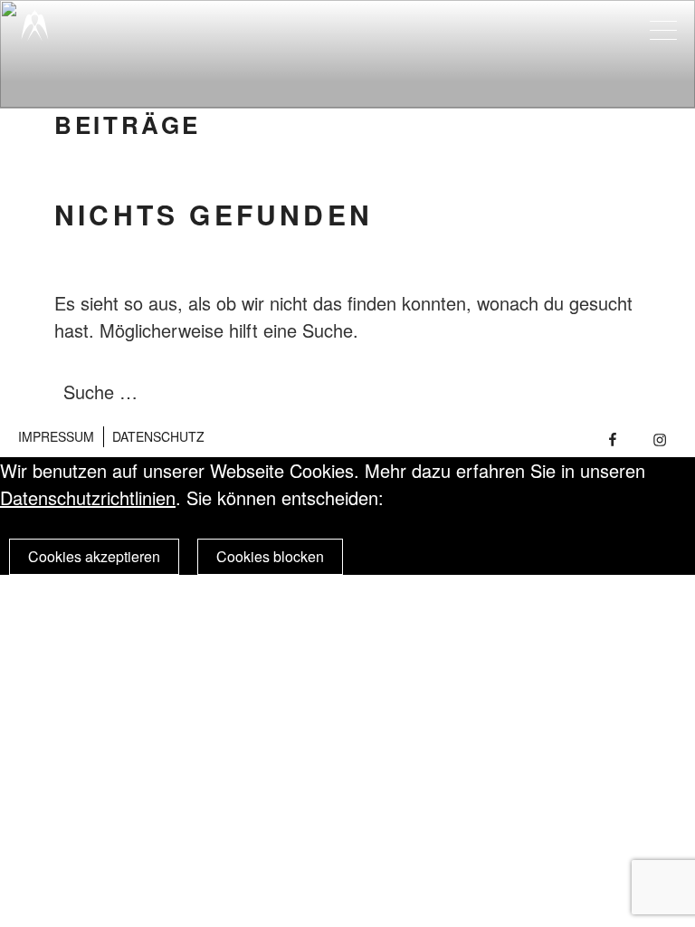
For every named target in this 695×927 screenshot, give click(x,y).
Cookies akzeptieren (94, 556)
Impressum (56, 436)
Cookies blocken (270, 556)
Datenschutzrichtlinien (88, 497)
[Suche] (588, 392)
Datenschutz (158, 436)
